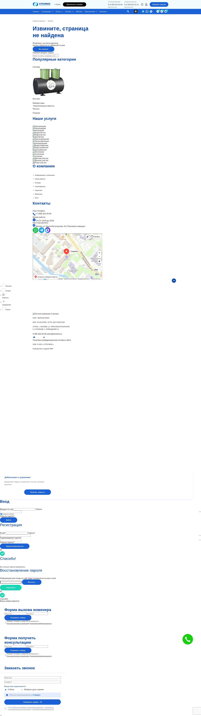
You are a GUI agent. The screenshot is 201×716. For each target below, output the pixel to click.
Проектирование (40, 397)
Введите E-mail (6, 509)
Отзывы (38, 183)
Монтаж (79, 11)
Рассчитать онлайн (74, 4)
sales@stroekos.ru (54, 334)
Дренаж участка (39, 408)
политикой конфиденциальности (43, 709)
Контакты (103, 11)
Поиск (7, 309)
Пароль (39, 509)
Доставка (36, 458)
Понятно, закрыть (37, 492)
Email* (2, 533)
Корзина (101, 296)
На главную (43, 49)
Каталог (68, 11)
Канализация (38, 389)
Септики (36, 419)
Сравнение (101, 303)
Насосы (36, 435)
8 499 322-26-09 (116, 4)
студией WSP (48, 349)
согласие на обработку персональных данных (27, 707)
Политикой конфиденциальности (41, 623)
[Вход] (142, 4)
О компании (46, 11)
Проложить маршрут (76, 226)
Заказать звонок (159, 4)
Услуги (58, 11)
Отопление (37, 404)
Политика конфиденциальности (46, 340)
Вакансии (38, 194)
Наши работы (40, 179)
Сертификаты (40, 186)
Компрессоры (38, 427)
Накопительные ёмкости (43, 431)
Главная (36, 11)
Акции (35, 450)
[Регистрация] (146, 4)
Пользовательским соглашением (17, 623)
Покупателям (90, 11)
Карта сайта (65, 340)
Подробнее (10, 588)
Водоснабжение (39, 400)
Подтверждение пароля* (10, 538)
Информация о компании (45, 175)
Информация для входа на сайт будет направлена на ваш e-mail (28, 578)
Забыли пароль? (7, 516)
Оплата (36, 461)
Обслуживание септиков (43, 412)
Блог (37, 198)
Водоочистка (38, 393)
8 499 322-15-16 (132, 4)
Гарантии (38, 190)
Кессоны (36, 423)
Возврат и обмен (40, 465)
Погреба (36, 439)
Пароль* (31, 533)
